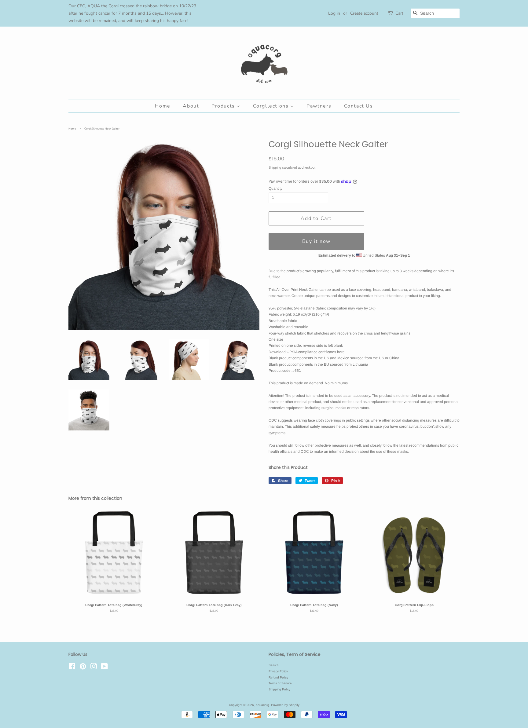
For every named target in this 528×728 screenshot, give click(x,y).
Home (162, 106)
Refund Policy (278, 677)
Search (274, 665)
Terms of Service (280, 683)
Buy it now (316, 241)
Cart (399, 13)
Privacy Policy (278, 671)
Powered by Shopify (285, 705)
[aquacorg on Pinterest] (82, 668)
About (191, 106)
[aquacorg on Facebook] (71, 668)
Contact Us (358, 106)
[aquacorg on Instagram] (93, 668)
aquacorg (262, 705)
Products (224, 106)
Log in (334, 13)
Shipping (275, 167)
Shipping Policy (279, 689)
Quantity (275, 188)
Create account (364, 13)
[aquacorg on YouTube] (104, 668)
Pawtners (319, 106)
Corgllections (271, 106)
